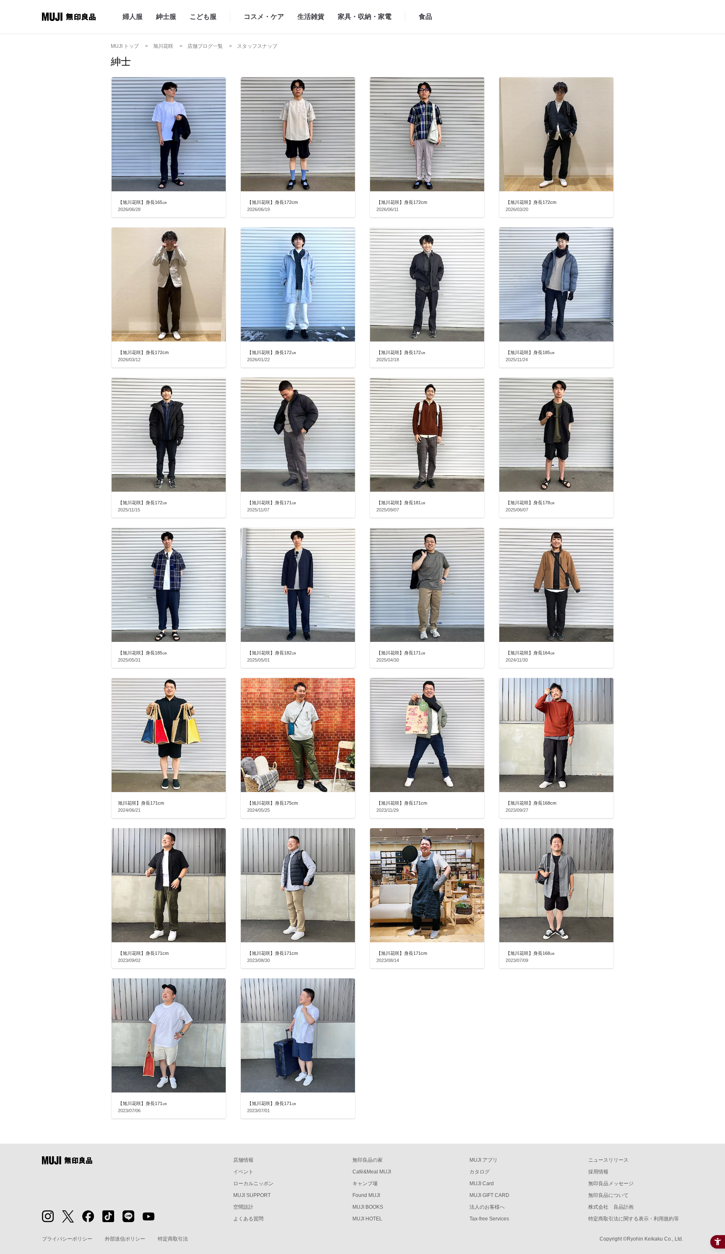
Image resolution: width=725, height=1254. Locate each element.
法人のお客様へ (487, 1207)
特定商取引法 (173, 1239)
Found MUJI (366, 1195)
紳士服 (166, 16)
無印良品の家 (367, 1160)
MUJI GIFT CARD (489, 1195)
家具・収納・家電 (364, 16)
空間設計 (243, 1207)
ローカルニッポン (253, 1183)
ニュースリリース (608, 1160)
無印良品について (608, 1195)
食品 (425, 16)
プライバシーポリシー (67, 1239)
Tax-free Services (489, 1219)
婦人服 (133, 16)
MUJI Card (481, 1183)
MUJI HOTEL (367, 1219)
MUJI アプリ (483, 1160)
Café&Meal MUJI (371, 1172)
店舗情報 (243, 1160)
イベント (243, 1172)
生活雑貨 (310, 16)
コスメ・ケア (264, 16)
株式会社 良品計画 (611, 1207)
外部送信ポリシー (125, 1239)
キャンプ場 (365, 1183)
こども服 (203, 16)
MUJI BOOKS (367, 1207)
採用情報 (598, 1172)
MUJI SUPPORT (252, 1195)
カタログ (479, 1172)
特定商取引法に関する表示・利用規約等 (633, 1219)
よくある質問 (248, 1219)
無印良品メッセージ (611, 1183)
